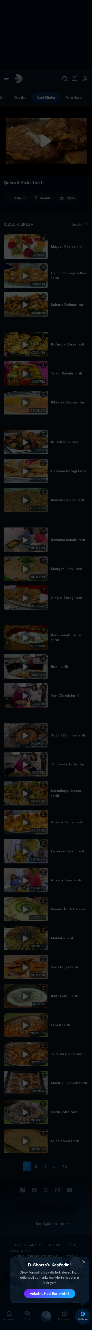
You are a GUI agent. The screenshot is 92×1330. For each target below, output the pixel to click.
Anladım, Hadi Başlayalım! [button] (49, 1293)
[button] (84, 1262)
